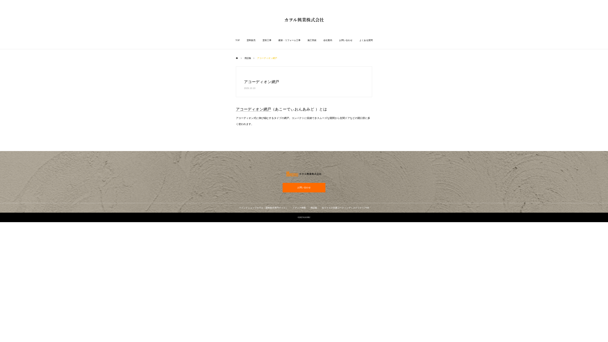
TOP (237, 40)
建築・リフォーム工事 (289, 40)
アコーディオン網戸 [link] (253, 109)
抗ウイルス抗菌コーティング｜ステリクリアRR (345, 208)
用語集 (247, 58)
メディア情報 (299, 208)
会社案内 (327, 40)
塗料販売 (251, 40)
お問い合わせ (345, 40)
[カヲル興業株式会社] (304, 174)
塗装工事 (267, 40)
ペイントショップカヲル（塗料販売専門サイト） (263, 208)
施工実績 (311, 40)
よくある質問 (366, 40)
